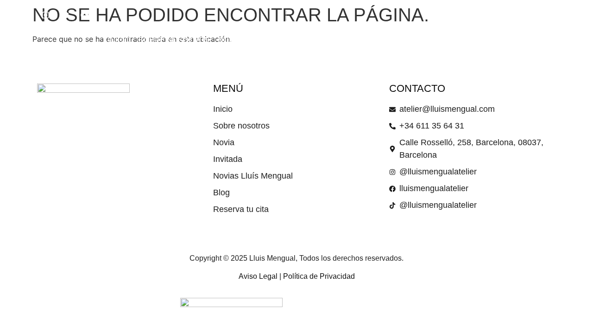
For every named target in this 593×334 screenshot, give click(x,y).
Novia (229, 40)
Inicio (119, 40)
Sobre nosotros (174, 40)
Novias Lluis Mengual (337, 40)
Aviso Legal (258, 276)
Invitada (266, 40)
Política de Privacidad (319, 276)
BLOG (400, 40)
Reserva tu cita (452, 40)
